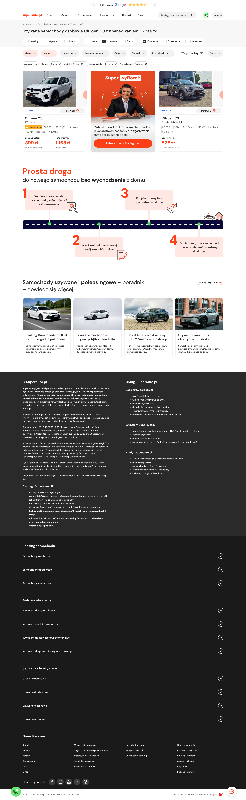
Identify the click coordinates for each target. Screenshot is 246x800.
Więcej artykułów (208, 282)
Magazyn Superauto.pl (85, 745)
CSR (25, 766)
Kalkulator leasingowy (85, 761)
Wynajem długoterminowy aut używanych (48, 651)
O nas (141, 15)
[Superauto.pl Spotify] (85, 782)
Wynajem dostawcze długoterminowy (46, 637)
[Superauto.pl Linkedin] (77, 782)
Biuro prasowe (30, 761)
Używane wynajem (34, 719)
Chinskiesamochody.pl (137, 755)
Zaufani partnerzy (185, 761)
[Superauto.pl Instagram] (60, 782)
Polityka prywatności (187, 750)
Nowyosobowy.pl (134, 750)
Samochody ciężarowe (37, 583)
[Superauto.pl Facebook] (52, 782)
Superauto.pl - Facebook (86, 755)
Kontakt (126, 15)
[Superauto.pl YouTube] (68, 782)
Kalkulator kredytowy (84, 766)
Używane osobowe (34, 678)
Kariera (26, 750)
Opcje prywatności (186, 745)
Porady (26, 755)
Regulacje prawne (185, 771)
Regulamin (182, 766)
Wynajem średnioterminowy (40, 624)
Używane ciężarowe (35, 705)
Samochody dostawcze (37, 569)
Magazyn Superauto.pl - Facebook (91, 750)
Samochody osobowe (36, 556)
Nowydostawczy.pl (135, 745)
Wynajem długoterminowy (39, 610)
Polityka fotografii (186, 755)
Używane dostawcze (35, 692)
